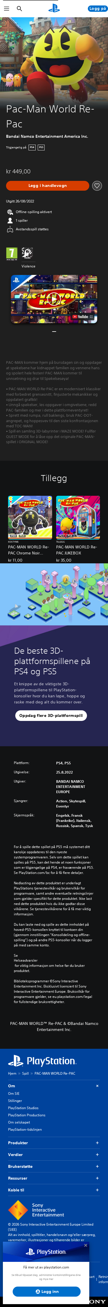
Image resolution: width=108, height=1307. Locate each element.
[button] (54, 299)
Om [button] (11, 1085)
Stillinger (15, 1100)
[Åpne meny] (6, 8)
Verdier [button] (15, 1154)
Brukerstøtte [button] (20, 1166)
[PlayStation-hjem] (54, 8)
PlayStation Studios (23, 1107)
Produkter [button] (18, 1142)
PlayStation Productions (27, 1115)
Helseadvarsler (25, 960)
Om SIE (13, 1093)
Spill (25, 1073)
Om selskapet (19, 1122)
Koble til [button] (16, 1190)
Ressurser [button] (17, 1178)
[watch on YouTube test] (82, 316)
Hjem (12, 1073)
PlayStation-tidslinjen (25, 1129)
